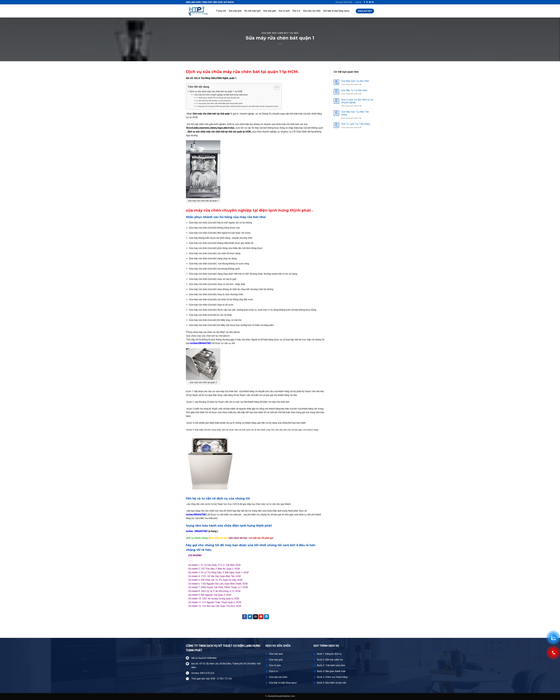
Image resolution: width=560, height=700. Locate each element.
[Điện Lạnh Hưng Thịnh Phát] (199, 11)
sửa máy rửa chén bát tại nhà (279, 33)
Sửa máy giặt (269, 11)
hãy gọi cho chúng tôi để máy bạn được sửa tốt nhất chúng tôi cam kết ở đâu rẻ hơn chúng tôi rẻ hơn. (238, 106)
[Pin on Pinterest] (260, 616)
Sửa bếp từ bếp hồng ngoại (336, 11)
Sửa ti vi (296, 11)
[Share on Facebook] (244, 616)
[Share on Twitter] (250, 616)
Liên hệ (358, 2)
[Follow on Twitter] (370, 2)
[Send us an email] (372, 2)
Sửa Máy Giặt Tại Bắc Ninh (355, 81)
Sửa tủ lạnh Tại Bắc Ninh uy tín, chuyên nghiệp (357, 101)
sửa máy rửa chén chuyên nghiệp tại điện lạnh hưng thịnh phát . (221, 95)
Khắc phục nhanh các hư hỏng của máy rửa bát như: (219, 98)
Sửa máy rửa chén (312, 11)
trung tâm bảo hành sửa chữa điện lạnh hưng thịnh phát (220, 103)
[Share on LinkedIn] (266, 616)
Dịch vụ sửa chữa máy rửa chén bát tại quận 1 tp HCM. (216, 91)
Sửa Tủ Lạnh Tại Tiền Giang (355, 124)
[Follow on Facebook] (364, 2)
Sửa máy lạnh (235, 11)
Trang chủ (221, 11)
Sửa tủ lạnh (284, 11)
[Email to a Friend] (255, 616)
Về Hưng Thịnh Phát (343, 2)
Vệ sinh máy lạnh (252, 11)
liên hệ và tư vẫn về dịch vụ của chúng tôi (215, 101)
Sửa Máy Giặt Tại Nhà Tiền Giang (355, 113)
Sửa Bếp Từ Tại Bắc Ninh (354, 90)
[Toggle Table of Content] (275, 87)
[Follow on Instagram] (367, 2)
